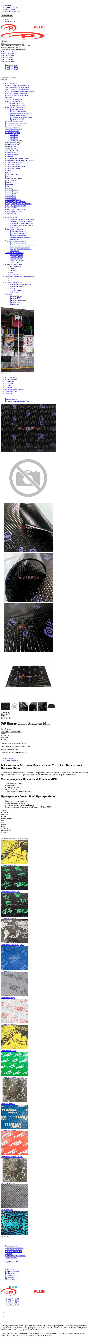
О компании (9, 5)
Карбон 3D (14, 137)
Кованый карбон (16, 141)
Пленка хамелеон (11, 154)
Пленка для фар (11, 152)
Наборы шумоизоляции (14, 101)
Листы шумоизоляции (18, 111)
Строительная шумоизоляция (21, 117)
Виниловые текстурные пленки (17, 158)
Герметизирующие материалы (16, 95)
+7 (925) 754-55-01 (12, 1299)
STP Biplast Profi (7, 1210)
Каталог (4, 41)
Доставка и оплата (12, 7)
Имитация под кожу (12, 143)
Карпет (8, 172)
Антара (8, 170)
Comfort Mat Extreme (8, 918)
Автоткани (9, 385)
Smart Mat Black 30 (8, 1104)
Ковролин (9, 184)
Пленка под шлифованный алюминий (19, 160)
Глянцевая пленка (12, 144)
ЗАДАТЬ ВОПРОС (12, 1262)
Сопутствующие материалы (15, 202)
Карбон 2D (14, 135)
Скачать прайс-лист (12, 11)
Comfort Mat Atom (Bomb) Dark (12, 945)
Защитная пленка (11, 148)
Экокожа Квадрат (11, 190)
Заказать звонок (11, 65)
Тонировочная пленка (13, 129)
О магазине (9, 1269)
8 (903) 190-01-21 (7, 57)
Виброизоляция (11, 379)
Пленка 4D (9, 156)
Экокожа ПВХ (10, 194)
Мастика (8, 97)
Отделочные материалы (14, 389)
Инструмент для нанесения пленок (18, 204)
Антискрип (9, 381)
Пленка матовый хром (13, 125)
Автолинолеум (10, 180)
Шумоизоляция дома (17, 105)
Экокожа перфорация (13, 200)
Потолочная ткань (12, 174)
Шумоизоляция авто (17, 103)
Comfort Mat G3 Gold (8, 865)
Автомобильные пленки (14, 121)
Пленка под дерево (12, 127)
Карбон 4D (14, 139)
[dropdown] (2, 2)
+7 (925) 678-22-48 (12, 1303)
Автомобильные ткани (13, 162)
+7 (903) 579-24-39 (12, 1301)
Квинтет (8, 182)
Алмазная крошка (12, 131)
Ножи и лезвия (10, 208)
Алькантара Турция (12, 168)
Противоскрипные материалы (16, 93)
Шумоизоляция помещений (15, 107)
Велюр (7, 176)
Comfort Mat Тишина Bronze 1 (12, 1157)
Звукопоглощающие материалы (17, 87)
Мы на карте (10, 9)
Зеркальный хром (11, 150)
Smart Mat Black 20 (8, 1183)
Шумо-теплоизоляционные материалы (19, 91)
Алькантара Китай (12, 164)
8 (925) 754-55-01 (7, 51)
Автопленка (9, 383)
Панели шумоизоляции (18, 115)
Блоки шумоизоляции (18, 109)
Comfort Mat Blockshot (9, 971)
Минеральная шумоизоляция (20, 113)
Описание (9, 758)
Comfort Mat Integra (8, 998)
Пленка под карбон (12, 133)
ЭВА (7, 186)
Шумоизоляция (11, 83)
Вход (7, 19)
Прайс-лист (9, 1273)
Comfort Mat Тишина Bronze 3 (12, 1130)
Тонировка (9, 393)
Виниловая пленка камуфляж (16, 123)
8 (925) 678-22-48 (7, 55)
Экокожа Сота (10, 198)
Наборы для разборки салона (16, 210)
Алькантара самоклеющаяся (15, 166)
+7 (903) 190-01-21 (12, 1305)
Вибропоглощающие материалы (17, 85)
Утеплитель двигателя (13, 99)
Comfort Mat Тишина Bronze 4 (12, 1077)
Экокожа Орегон (11, 192)
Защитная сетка (11, 213)
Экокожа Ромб (10, 196)
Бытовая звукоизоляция (18, 233)
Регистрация (10, 21)
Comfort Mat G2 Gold (8, 1051)
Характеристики (11, 760)
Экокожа (8, 188)
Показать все (14, 227)
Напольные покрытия (13, 178)
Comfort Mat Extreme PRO (10, 892)
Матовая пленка (11, 146)
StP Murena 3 (5, 1236)
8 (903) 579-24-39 (7, 53)
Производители (11, 1277)
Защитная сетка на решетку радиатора (19, 276)
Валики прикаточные (13, 211)
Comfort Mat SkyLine (8, 1024)
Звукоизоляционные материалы (17, 89)
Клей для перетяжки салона (15, 206)
